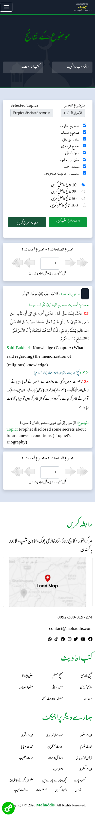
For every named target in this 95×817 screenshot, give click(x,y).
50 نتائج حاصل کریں (64, 199)
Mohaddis (45, 805)
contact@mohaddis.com (70, 629)
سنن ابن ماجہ (70, 159)
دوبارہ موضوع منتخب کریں (68, 221)
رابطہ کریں (60, 790)
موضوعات (41, 790)
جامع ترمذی (70, 146)
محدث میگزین (55, 747)
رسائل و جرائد (55, 758)
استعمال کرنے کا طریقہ (21, 781)
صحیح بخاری (70, 125)
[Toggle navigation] (6, 7)
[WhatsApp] (50, 640)
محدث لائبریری (54, 735)
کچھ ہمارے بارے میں (54, 781)
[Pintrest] (63, 640)
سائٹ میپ (21, 790)
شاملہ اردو (58, 769)
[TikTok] (56, 640)
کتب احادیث (32, 67)
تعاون (77, 790)
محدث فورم (86, 747)
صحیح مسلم (70, 132)
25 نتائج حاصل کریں (64, 192)
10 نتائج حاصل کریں (64, 185)
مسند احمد (72, 166)
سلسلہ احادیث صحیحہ (62, 173)
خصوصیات (80, 781)
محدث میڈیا (27, 747)
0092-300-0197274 (75, 617)
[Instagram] (69, 640)
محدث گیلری (85, 769)
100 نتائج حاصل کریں (64, 206)
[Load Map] (47, 582)
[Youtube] (83, 640)
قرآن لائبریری (83, 758)
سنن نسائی (72, 153)
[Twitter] (76, 640)
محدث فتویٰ (27, 735)
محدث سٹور (86, 735)
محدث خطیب (26, 758)
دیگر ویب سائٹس (79, 67)
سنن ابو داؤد (71, 139)
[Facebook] (90, 640)
